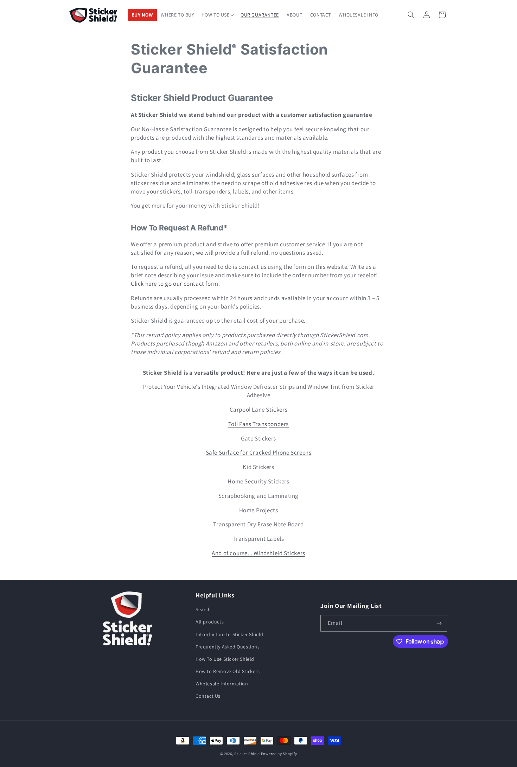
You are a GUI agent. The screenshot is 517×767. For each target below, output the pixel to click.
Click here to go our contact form (174, 283)
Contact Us (208, 696)
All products (210, 622)
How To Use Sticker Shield (225, 659)
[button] (217, 15)
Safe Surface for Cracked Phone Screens (259, 452)
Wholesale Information (222, 683)
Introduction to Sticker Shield (229, 634)
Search (203, 609)
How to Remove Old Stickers (228, 671)
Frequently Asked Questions (228, 647)
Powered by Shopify (279, 753)
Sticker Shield (247, 753)
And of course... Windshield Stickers (258, 553)
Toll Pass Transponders (258, 424)
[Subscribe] (439, 623)
